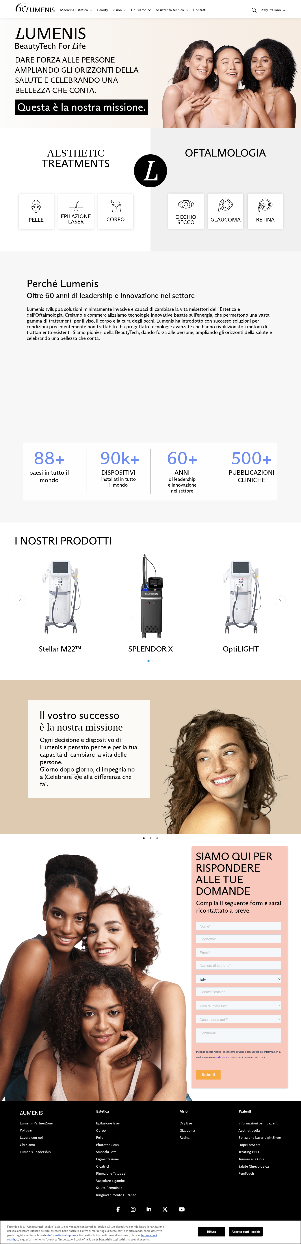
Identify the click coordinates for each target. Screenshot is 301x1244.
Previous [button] (20, 600)
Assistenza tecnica (170, 10)
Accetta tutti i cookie (246, 1232)
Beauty (102, 10)
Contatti (199, 10)
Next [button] (280, 600)
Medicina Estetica (74, 10)
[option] (60, 603)
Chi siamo (138, 10)
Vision (117, 10)
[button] (254, 10)
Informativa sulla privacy (63, 1235)
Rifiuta (211, 1232)
